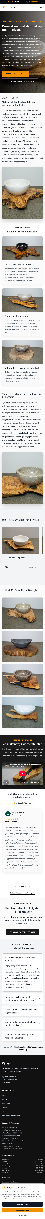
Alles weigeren (22, 1204)
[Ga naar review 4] (26, 886)
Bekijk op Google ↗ (11, 821)
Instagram (14, 1182)
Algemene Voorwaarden (11, 1116)
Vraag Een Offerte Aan (22, 932)
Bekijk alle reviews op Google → (22, 893)
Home (4, 1095)
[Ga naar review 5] (29, 886)
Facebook (5, 1182)
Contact (5, 1107)
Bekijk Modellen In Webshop (20, 82)
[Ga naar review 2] (19, 886)
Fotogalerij (6, 1103)
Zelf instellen (23, 1215)
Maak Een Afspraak (15, 74)
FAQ (3, 1112)
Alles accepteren (22, 1210)
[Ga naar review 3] (22, 886)
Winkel (4, 1099)
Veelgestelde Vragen (28, 1047)
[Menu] (40, 7)
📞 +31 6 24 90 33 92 (32, 2)
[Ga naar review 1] (15, 886)
